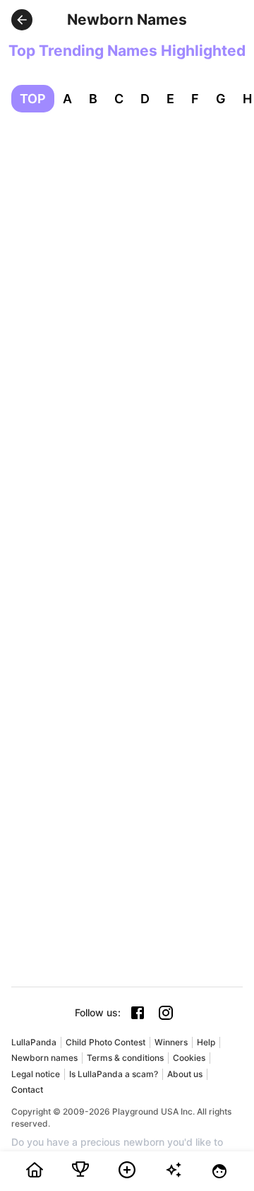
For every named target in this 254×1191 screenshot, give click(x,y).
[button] (22, 20)
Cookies (189, 1057)
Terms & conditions (125, 1057)
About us (184, 1074)
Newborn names (44, 1057)
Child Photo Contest (105, 1042)
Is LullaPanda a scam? (113, 1074)
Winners (171, 1042)
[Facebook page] (137, 1013)
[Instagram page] (166, 1013)
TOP (33, 98)
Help (206, 1042)
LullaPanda (33, 1042)
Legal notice (35, 1074)
